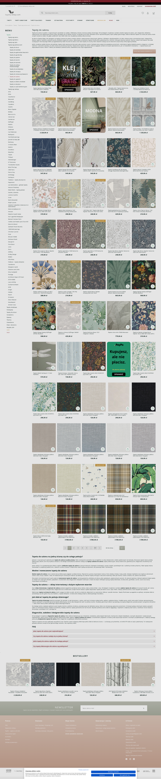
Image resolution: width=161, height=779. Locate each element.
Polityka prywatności (84, 770)
